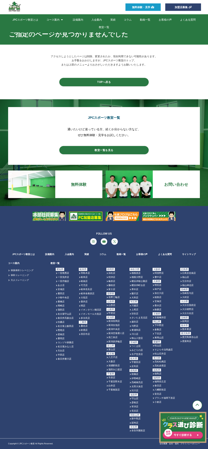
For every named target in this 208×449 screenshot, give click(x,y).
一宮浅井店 (63, 277)
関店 (83, 305)
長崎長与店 (188, 293)
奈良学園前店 (138, 430)
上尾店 (134, 309)
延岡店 (185, 321)
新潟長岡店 (114, 321)
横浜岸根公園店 (139, 281)
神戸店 (158, 289)
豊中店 (158, 277)
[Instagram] (93, 241)
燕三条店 (112, 337)
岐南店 (84, 281)
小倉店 (158, 401)
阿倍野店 (159, 273)
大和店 (134, 297)
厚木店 (134, 289)
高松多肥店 (160, 365)
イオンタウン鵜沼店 (91, 309)
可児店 (84, 285)
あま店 (61, 285)
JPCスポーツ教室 (27, 444)
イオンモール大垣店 (91, 313)
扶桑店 (61, 322)
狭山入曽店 (137, 338)
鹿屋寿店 (186, 341)
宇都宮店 (136, 362)
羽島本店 (85, 273)
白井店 (111, 385)
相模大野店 (137, 277)
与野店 (134, 325)
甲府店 (111, 313)
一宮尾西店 (63, 273)
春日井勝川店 (64, 358)
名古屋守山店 (64, 313)
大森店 (111, 361)
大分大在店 (188, 313)
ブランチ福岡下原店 (165, 397)
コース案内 (52, 19)
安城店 (61, 289)
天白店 (61, 350)
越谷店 (134, 321)
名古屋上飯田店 (66, 326)
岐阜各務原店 (87, 293)
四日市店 (85, 334)
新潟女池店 (114, 325)
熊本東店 (186, 329)
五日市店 (186, 281)
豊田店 (61, 293)
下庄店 (158, 333)
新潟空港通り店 (116, 333)
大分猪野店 (188, 309)
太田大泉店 (137, 386)
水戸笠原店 (137, 354)
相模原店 (136, 273)
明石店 (158, 285)
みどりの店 (137, 350)
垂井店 (84, 301)
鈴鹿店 (84, 329)
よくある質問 (188, 19)
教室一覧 (104, 27)
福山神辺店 (188, 285)
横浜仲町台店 (138, 285)
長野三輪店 (114, 297)
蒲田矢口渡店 (115, 369)
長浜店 (134, 410)
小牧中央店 (63, 297)
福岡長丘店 (160, 381)
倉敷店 (158, 329)
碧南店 (61, 334)
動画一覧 (145, 19)
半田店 (61, 354)
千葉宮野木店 (115, 381)
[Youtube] (104, 241)
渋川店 (134, 390)
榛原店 (111, 281)
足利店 (134, 366)
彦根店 (134, 402)
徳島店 (158, 373)
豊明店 (61, 338)
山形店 (111, 305)
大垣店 (84, 297)
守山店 (134, 398)
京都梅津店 (160, 317)
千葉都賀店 (114, 389)
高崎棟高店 (137, 382)
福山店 (185, 277)
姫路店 (158, 297)
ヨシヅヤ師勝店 (66, 342)
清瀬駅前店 (114, 365)
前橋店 (134, 374)
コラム (128, 19)
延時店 (134, 422)
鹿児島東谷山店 (190, 337)
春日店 (158, 385)
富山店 (111, 349)
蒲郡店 (61, 309)
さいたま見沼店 (139, 317)
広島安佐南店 (189, 273)
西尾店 (61, 330)
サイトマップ (189, 254)
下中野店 (159, 325)
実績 (113, 19)
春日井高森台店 (66, 317)
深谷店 (134, 313)
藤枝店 (111, 285)
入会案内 (96, 19)
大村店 (185, 297)
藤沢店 (134, 293)
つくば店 (136, 346)
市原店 (111, 377)
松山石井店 (160, 353)
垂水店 (158, 305)
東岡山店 (159, 337)
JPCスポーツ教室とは (25, 19)
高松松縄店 (160, 361)
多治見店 (85, 317)
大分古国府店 (189, 305)
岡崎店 (61, 305)
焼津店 (111, 277)
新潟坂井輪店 (115, 341)
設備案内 (78, 19)
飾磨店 (158, 309)
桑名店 (84, 325)
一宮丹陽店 (63, 281)
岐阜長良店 (86, 289)
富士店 (111, 289)
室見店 (158, 393)
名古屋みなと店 (66, 346)
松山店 (158, 345)
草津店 (134, 406)
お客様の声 (165, 19)
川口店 (134, 334)
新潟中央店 (114, 329)
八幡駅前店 (160, 389)
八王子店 (112, 357)
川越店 (134, 305)
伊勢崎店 (136, 378)
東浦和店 (136, 329)
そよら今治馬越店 (164, 349)
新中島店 (136, 418)
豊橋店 (61, 301)
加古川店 (159, 293)
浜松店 (111, 273)
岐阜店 (84, 277)
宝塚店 (158, 301)
